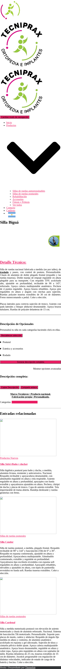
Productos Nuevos (9, 458)
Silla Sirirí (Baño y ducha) (14, 464)
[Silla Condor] (28, 533)
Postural (7, 342)
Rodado (6, 355)
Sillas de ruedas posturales (25, 193)
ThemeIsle (30, 667)
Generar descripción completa (30, 362)
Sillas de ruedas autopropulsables (29, 191)
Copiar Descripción (9, 387)
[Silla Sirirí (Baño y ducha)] (28, 455)
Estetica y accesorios (13, 348)
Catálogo (10, 210)
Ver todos (17, 205)
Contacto (10, 207)
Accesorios (18, 199)
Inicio (9, 122)
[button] (33, 188)
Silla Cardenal (7, 622)
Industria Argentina (11, 214)
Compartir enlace (29, 387)
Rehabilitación (20, 196)
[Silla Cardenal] (28, 613)
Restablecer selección (11, 335)
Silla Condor (6, 542)
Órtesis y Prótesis (21, 202)
